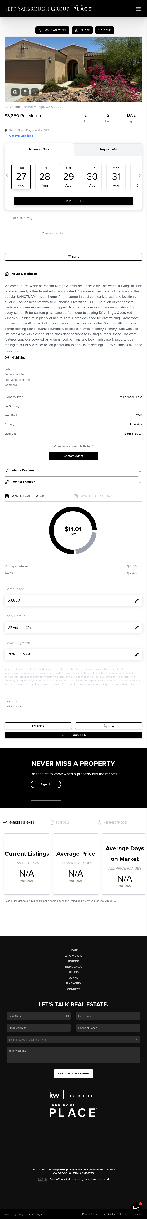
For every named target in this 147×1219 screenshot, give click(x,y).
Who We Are (73, 955)
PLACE (111, 1169)
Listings (73, 961)
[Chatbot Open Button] (136, 1208)
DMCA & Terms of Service (115, 1214)
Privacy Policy (89, 1214)
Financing (73, 983)
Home (74, 950)
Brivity (20, 1214)
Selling (73, 972)
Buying (73, 978)
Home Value (73, 967)
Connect (73, 989)
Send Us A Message (73, 1073)
